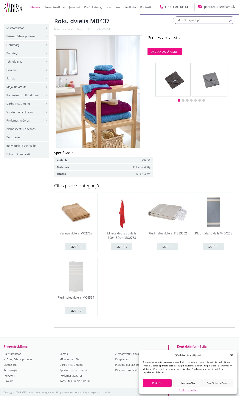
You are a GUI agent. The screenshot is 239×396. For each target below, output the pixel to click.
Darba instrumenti (18, 103)
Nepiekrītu (188, 383)
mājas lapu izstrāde (100, 392)
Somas (10, 78)
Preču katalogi (93, 7)
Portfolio (130, 7)
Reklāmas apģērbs (18, 120)
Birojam (11, 70)
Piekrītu (157, 383)
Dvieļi (80, 29)
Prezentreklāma (54, 7)
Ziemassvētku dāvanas (20, 129)
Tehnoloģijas (14, 61)
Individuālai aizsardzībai (21, 146)
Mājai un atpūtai (16, 87)
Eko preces (13, 137)
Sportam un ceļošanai (20, 112)
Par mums (113, 7)
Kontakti (145, 7)
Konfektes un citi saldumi (22, 95)
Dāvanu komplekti (18, 154)
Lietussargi (13, 45)
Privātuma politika (188, 390)
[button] (231, 355)
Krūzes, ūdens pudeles (20, 36)
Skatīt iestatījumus (219, 383)
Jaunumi (74, 7)
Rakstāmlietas (15, 28)
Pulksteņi (12, 53)
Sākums (35, 7)
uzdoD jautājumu (164, 51)
